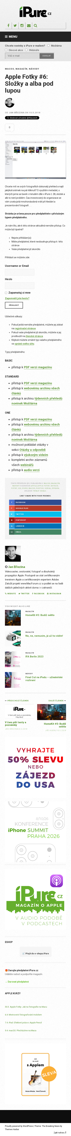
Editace (54, 486)
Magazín (21, 69)
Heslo (8, 279)
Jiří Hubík (50, 730)
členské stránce (34, 336)
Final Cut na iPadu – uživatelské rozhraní (44, 679)
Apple (34, 486)
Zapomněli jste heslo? (17, 298)
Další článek (56, 701)
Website (11, 594)
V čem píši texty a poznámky (15, 724)
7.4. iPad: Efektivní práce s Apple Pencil (23, 1022)
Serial (48, 488)
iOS (19, 488)
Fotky (14, 488)
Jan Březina (16, 112)
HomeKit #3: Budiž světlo (39, 615)
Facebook (39, 594)
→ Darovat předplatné (17, 981)
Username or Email (17, 265)
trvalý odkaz (39, 491)
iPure (25, 488)
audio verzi (32, 470)
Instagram (55, 594)
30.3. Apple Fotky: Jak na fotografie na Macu (26, 1007)
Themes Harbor (12, 1129)
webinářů (26, 465)
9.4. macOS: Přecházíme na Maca (20, 1030)
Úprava (55, 488)
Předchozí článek (18, 701)
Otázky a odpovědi (32, 450)
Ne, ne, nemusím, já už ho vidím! (44, 635)
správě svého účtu (24, 343)
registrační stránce (25, 328)
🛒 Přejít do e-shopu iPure (35, 953)
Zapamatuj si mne (19, 292)
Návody (34, 69)
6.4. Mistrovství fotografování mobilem (23, 1014)
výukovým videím (36, 455)
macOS (9, 69)
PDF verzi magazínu (38, 367)
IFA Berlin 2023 (34, 656)
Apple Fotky (43, 486)
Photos (40, 488)
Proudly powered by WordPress (19, 1126)
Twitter (25, 594)
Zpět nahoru (59, 1133)
